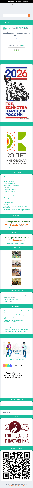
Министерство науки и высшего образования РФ (16, 310)
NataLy (23, 45)
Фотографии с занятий (16, 259)
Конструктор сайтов (14, 485)
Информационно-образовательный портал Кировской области (14, 324)
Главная (5, 27)
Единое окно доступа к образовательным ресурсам (14, 317)
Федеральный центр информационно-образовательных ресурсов (13, 321)
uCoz (22, 485)
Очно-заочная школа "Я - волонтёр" (16, 243)
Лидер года (16, 268)
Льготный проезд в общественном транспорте (16, 331)
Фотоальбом (11, 27)
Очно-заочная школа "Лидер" (16, 228)
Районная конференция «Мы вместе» (13, 295)
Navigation (8, 22)
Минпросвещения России (10, 312)
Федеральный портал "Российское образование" (16, 315)
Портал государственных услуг (12, 327)
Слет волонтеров (7, 28)
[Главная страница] (16, 10)
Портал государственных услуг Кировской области (17, 329)
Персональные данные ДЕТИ (16, 359)
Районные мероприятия (22, 27)
